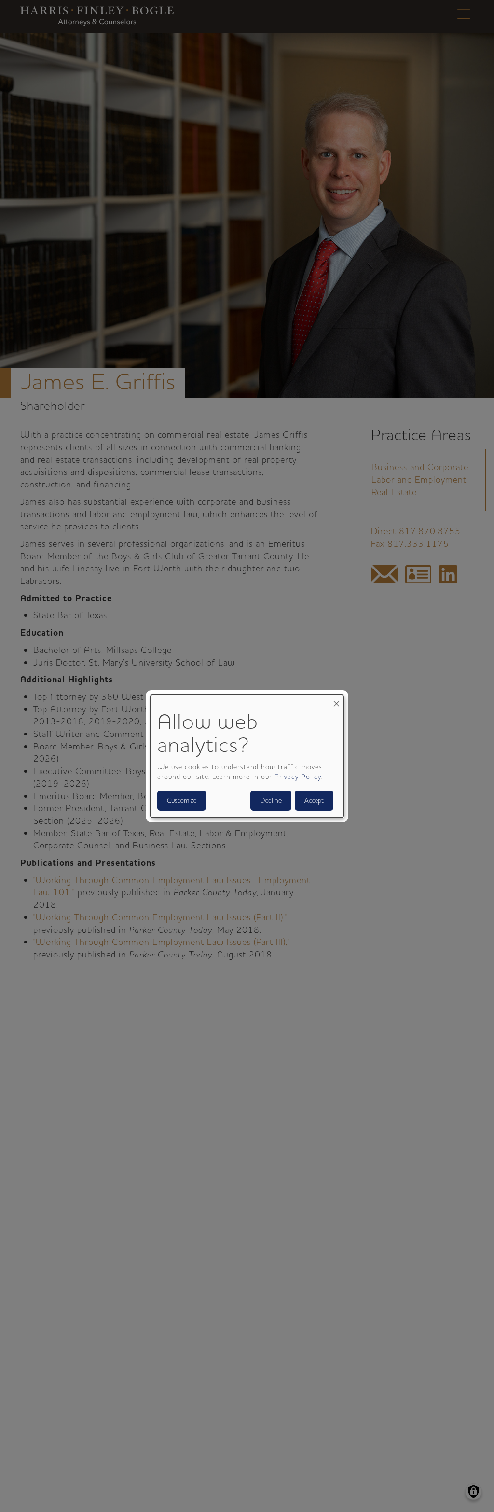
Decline (271, 800)
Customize (181, 800)
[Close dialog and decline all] (336, 700)
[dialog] (247, 755)
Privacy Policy (297, 777)
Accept (314, 800)
